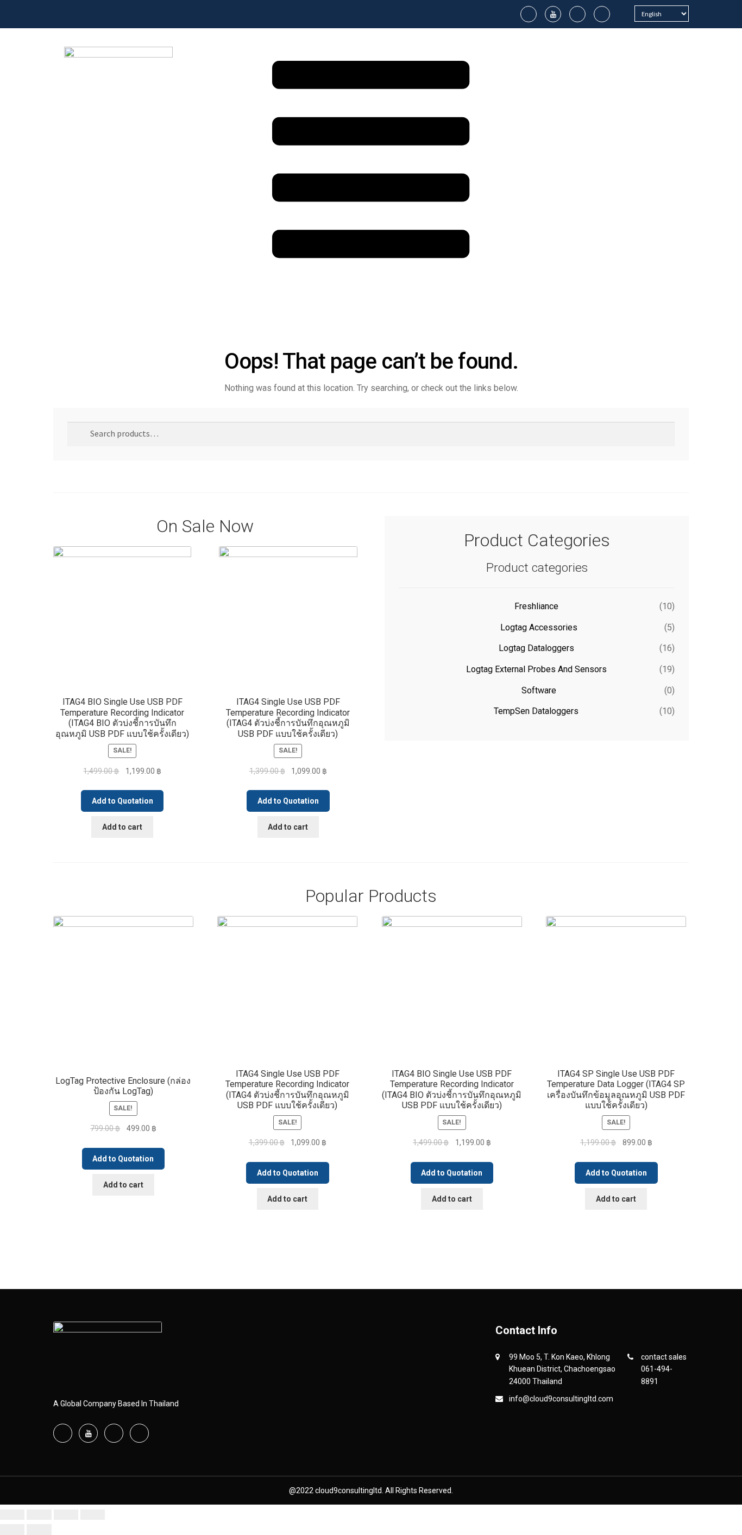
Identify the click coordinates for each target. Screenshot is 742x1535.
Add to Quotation (122, 801)
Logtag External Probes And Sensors (536, 669)
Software (538, 690)
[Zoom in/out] (12, 1514)
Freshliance (536, 606)
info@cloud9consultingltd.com (561, 1398)
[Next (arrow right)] (39, 1529)
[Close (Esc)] (92, 1514)
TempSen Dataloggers (536, 711)
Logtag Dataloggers (536, 648)
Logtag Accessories (538, 627)
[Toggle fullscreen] (39, 1514)
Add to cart (122, 827)
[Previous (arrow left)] (12, 1529)
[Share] (66, 1514)
